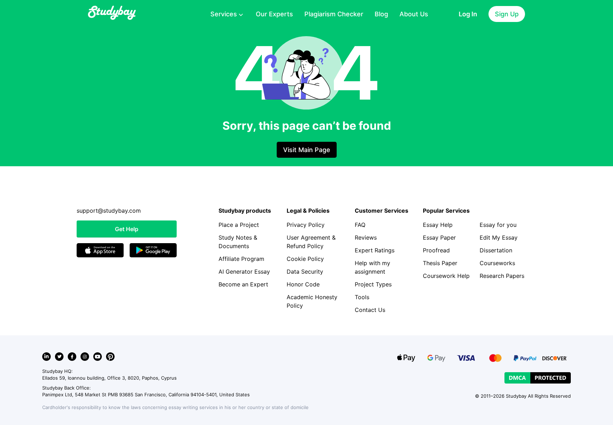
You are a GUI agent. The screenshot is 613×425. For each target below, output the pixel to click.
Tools (362, 297)
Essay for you (498, 224)
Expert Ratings (374, 250)
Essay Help (438, 224)
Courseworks (497, 263)
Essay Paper (439, 237)
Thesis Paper (440, 263)
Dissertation (496, 250)
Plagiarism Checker (333, 14)
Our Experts (274, 14)
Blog (381, 14)
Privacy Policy (306, 224)
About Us (413, 14)
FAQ (360, 224)
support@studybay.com (109, 210)
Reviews (366, 237)
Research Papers (502, 275)
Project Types (373, 284)
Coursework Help (446, 275)
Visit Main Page (306, 149)
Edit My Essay (499, 237)
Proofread (436, 250)
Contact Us (370, 309)
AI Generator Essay (244, 271)
